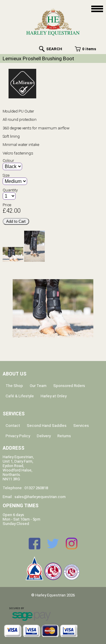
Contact (13, 425)
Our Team (38, 385)
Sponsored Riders (69, 385)
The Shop (14, 385)
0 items (89, 49)
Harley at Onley (54, 396)
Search (54, 49)
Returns (64, 436)
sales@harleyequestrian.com (40, 497)
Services (81, 425)
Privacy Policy (18, 436)
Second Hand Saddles (47, 425)
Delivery (44, 436)
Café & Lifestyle (20, 396)
